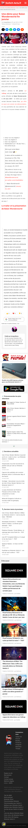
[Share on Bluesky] (7, 29)
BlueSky (17, 740)
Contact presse (8, 779)
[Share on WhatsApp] (10, 29)
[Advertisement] (14, 124)
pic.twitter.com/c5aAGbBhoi (14, 180)
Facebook (18, 742)
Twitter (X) (18, 736)
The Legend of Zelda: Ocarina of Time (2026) (16, 403)
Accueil (2, 7)
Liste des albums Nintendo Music (13, 813)
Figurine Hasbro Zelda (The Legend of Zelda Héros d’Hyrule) (16, 432)
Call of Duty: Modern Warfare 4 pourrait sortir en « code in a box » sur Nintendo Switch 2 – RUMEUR (14, 457)
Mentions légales (9, 781)
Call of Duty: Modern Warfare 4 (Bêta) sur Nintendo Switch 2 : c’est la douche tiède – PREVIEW (13, 515)
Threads (17, 748)
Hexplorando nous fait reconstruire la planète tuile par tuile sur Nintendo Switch (13, 465)
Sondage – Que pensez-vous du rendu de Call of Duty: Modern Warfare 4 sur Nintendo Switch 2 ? (13, 483)
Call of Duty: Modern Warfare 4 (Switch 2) (16, 409)
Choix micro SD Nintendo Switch (13, 815)
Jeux (17, 7)
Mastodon (18, 746)
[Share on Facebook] (18, 29)
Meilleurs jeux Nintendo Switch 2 (13, 807)
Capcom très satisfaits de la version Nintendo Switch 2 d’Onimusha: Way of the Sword (13, 474)
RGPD (10, 783)
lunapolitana (7, 22)
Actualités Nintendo (10, 7)
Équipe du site (8, 773)
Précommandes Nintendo (11, 801)
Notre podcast (8, 797)
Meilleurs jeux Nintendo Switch (13, 805)
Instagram (18, 744)
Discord (17, 738)
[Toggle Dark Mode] (4, 824)
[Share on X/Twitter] (3, 29)
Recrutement (8, 775)
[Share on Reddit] (22, 29)
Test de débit (8, 795)
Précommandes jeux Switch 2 (12, 803)
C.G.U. (6, 783)
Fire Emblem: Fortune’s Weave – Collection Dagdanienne (16, 424)
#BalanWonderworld (11, 177)
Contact (6, 777)
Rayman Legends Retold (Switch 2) (16, 417)
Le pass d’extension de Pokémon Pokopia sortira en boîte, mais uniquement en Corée (11, 492)
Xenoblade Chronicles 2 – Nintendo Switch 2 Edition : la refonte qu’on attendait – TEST (12, 523)
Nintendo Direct (8, 799)
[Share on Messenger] (14, 29)
